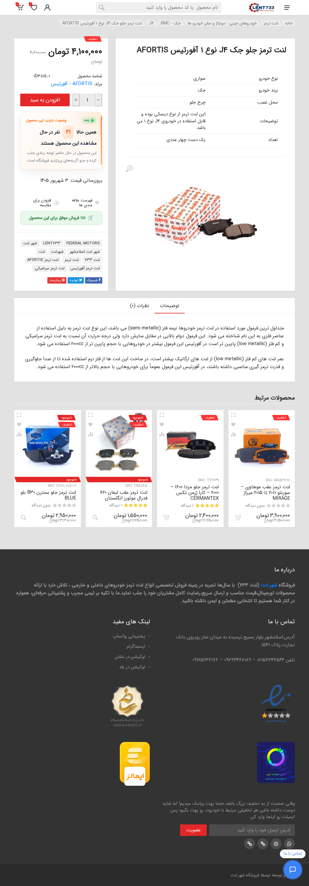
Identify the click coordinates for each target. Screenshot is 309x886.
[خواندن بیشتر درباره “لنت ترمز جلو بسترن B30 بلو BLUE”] (23, 517)
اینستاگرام (136, 646)
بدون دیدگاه (255, 505)
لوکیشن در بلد (132, 667)
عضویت (193, 830)
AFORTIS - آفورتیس (71, 84)
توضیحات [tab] (169, 306)
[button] (237, 517)
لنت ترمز (271, 23)
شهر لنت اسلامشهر (85, 252)
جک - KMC (171, 23)
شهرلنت (57, 252)
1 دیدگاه (187, 505)
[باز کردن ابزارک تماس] (293, 870)
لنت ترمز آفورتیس (85, 268)
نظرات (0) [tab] (139, 306)
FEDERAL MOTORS (83, 243)
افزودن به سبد (45, 100)
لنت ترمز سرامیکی (50, 268)
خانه (289, 23)
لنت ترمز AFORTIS (43, 260)
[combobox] (158, 7)
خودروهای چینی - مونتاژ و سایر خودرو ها (222, 23)
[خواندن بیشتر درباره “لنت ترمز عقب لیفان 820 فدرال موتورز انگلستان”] (95, 517)
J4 (151, 23)
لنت (42, 252)
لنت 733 (92, 260)
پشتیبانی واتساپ (129, 636)
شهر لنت (30, 243)
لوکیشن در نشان (130, 656)
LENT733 (51, 243)
